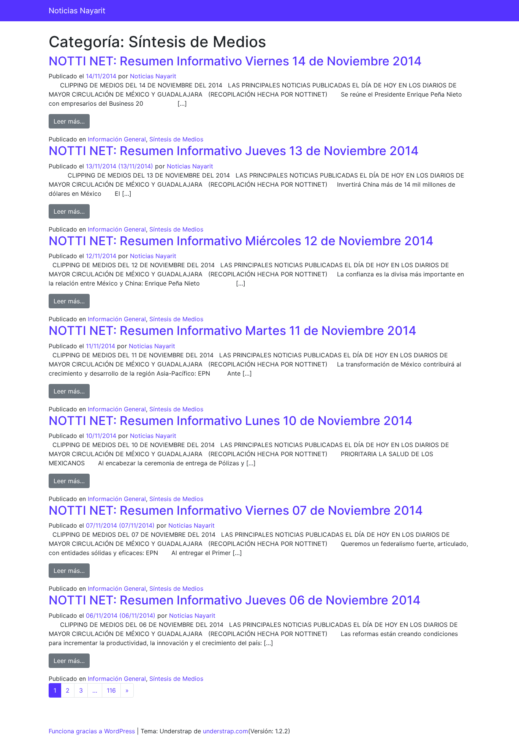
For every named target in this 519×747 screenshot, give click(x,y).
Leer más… (72, 121)
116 (111, 690)
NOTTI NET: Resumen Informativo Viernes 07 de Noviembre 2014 (236, 510)
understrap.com (225, 731)
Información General (117, 139)
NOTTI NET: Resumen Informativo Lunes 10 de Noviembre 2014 (231, 420)
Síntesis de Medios (176, 139)
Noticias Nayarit (77, 10)
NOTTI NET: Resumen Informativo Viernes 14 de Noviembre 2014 (235, 61)
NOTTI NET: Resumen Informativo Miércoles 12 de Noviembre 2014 (241, 240)
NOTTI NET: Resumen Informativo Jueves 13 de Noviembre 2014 (234, 150)
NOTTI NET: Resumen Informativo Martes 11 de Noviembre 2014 (232, 330)
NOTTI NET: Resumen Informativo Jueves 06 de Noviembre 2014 (235, 600)
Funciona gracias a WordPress (92, 731)
